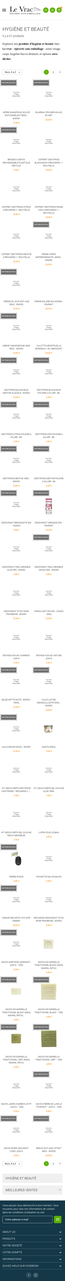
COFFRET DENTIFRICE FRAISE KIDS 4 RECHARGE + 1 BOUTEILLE (49, 210)
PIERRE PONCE (16, 876)
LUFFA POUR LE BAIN (49, 832)
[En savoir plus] (22, 94)
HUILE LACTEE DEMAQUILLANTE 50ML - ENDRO (49, 702)
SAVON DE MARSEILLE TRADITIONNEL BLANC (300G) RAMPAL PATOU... (16, 1012)
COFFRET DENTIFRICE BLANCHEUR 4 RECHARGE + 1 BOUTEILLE (49, 162)
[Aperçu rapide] (16, 94)
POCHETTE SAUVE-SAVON (49, 876)
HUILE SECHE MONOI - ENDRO (16, 747)
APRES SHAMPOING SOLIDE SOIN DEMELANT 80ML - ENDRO (16, 115)
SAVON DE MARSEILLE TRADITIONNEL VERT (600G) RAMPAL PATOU (16, 1059)
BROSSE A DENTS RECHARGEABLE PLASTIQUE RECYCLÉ (16, 162)
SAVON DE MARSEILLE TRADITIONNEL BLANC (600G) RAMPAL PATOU (48, 965)
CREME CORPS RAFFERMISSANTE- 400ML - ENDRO (49, 257)
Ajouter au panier (43, 142)
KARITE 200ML (49, 747)
